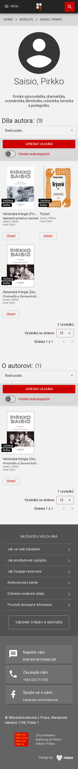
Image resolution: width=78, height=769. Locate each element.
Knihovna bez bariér (22, 582)
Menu (11, 6)
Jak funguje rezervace (24, 571)
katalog (26, 19)
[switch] (10, 154)
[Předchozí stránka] (64, 341)
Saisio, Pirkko (51, 19)
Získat (11, 236)
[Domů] (39, 7)
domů (8, 19)
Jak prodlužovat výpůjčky (27, 560)
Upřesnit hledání (39, 144)
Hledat (68, 6)
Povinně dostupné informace (29, 605)
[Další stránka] (72, 341)
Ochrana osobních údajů (25, 594)
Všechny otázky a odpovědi (39, 622)
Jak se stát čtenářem (23, 549)
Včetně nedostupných (34, 154)
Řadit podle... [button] (14, 131)
